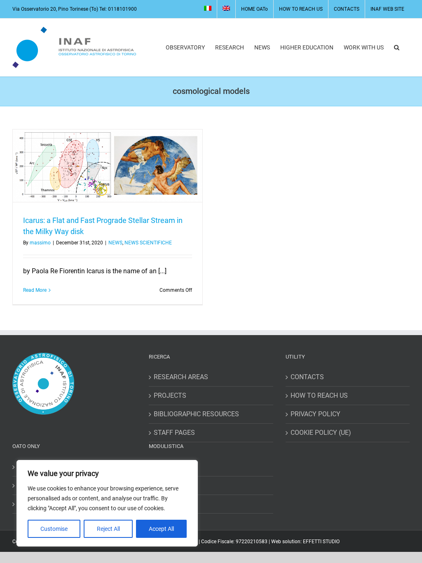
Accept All (161, 528)
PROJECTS (170, 395)
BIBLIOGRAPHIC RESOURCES (196, 414)
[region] (107, 503)
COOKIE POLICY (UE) (321, 432)
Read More (35, 290)
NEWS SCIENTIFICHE (148, 243)
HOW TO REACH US (319, 395)
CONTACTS (307, 377)
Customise (54, 528)
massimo (40, 243)
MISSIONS (169, 467)
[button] (396, 47)
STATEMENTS (174, 504)
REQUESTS (170, 485)
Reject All (108, 528)
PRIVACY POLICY (315, 414)
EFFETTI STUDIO (321, 541)
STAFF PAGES (174, 432)
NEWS (115, 243)
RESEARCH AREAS (181, 377)
